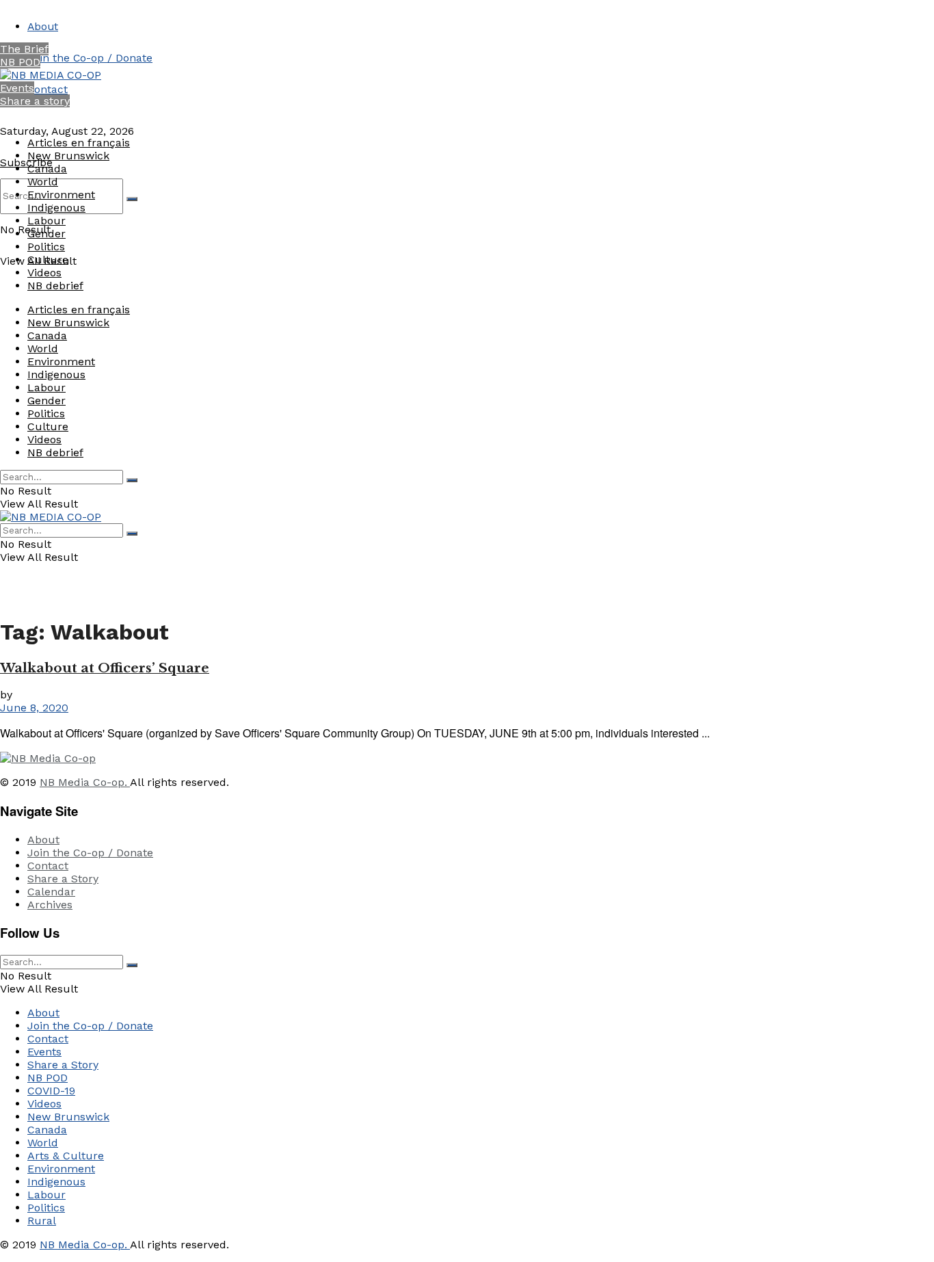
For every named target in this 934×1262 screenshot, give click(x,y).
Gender (46, 233)
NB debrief (55, 285)
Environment (61, 194)
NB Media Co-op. (85, 782)
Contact (47, 89)
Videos (44, 272)
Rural (41, 1220)
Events (17, 87)
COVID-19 (51, 1090)
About (42, 26)
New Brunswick (68, 155)
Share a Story (62, 878)
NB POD (20, 61)
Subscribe (26, 162)
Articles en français (78, 142)
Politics (46, 246)
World (42, 181)
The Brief (24, 48)
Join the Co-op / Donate (89, 57)
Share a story (35, 100)
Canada (47, 168)
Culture (47, 259)
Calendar (51, 891)
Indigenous (56, 207)
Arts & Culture (65, 1155)
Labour (46, 220)
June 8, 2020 (34, 707)
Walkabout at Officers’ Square (104, 668)
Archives (49, 904)
